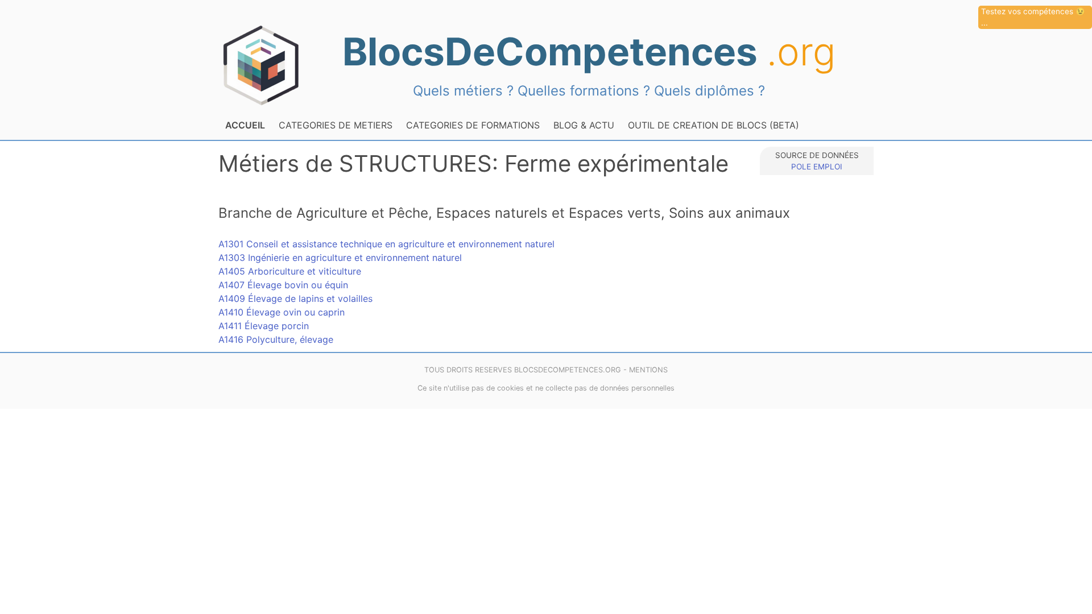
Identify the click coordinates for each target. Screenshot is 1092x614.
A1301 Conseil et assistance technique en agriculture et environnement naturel (386, 244)
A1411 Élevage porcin (263, 325)
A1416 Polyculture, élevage (275, 339)
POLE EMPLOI (816, 166)
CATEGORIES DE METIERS (335, 125)
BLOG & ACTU (583, 125)
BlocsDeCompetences (588, 51)
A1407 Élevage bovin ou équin (283, 285)
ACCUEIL (245, 125)
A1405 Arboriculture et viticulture (289, 271)
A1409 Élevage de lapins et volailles (295, 298)
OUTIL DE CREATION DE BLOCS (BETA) (713, 125)
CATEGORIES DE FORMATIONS (473, 125)
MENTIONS (648, 370)
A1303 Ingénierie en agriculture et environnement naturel (340, 257)
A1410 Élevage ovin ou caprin (281, 312)
